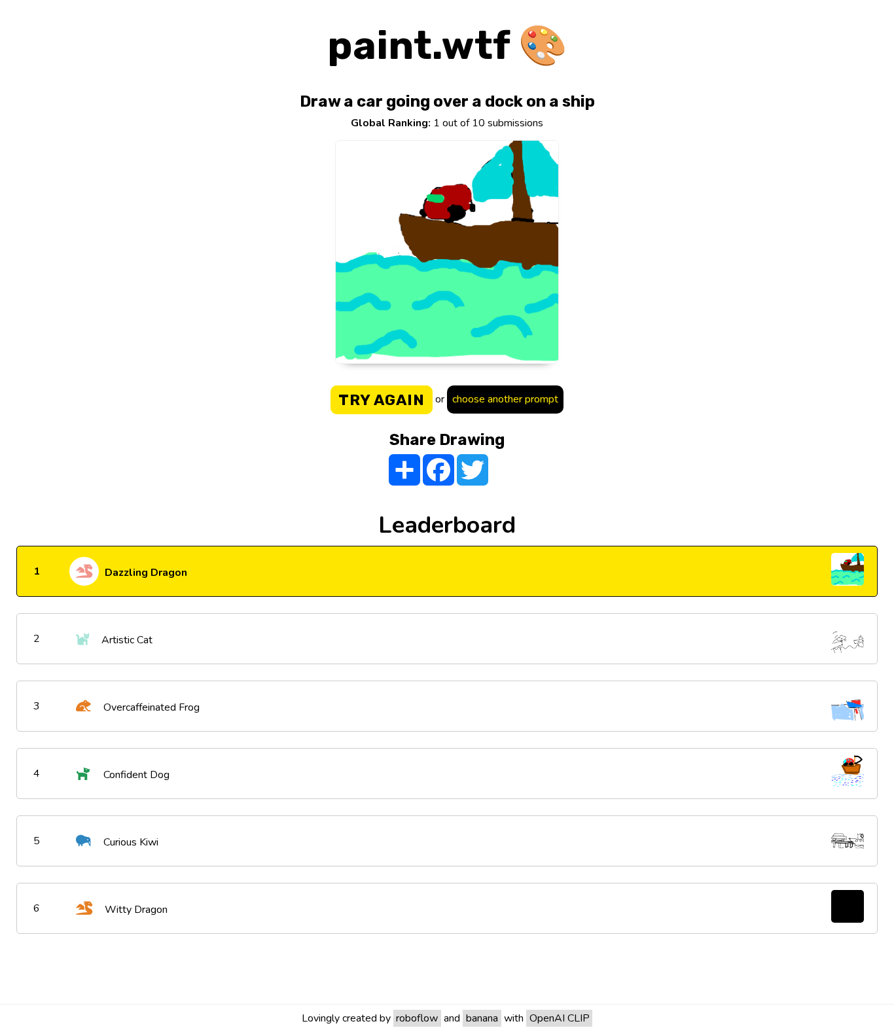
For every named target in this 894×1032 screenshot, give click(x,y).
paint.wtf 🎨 (447, 45)
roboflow (417, 1018)
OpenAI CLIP (559, 1018)
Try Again (381, 400)
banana (482, 1018)
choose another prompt (505, 399)
